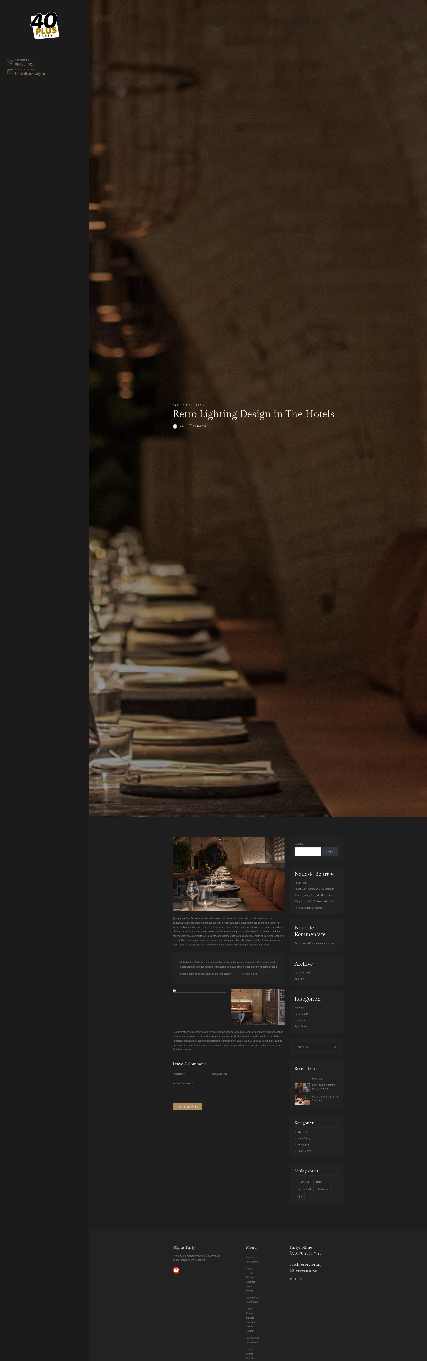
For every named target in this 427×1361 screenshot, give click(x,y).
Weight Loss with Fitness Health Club (314, 901)
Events (249, 1272)
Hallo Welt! (300, 882)
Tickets (250, 1357)
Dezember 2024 (303, 972)
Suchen (299, 843)
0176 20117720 (24, 64)
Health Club (304, 1181)
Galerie (249, 1285)
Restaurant (300, 1019)
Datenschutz (252, 1257)
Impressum (252, 1261)
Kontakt (250, 1290)
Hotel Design (301, 1013)
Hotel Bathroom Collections (309, 907)
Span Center (301, 1026)
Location (251, 1281)
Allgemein (300, 1007)
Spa (300, 1196)
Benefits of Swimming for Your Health (314, 888)
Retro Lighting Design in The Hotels (313, 895)
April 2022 (300, 978)
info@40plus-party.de (30, 73)
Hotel (319, 1181)
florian (182, 426)
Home (249, 1268)
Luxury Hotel (304, 1189)
